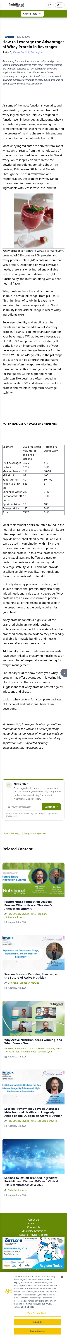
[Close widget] (60, 1241)
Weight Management (35, 833)
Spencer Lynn (45, 1051)
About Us (33, 1219)
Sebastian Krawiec (15, 916)
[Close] (62, 1276)
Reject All (37, 1322)
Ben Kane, (43, 913)
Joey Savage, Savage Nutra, (22, 913)
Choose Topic (30, 13)
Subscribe (50, 806)
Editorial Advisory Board (33, 1234)
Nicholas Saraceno (17, 1189)
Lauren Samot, (28, 1051)
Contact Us (33, 1227)
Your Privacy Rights (37, 1313)
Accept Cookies (37, 1331)
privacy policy (11, 816)
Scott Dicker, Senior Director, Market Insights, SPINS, (35, 1048)
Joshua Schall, (13, 1051)
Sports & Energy (12, 833)
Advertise (33, 1223)
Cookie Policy (27, 1306)
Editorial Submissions (33, 1231)
